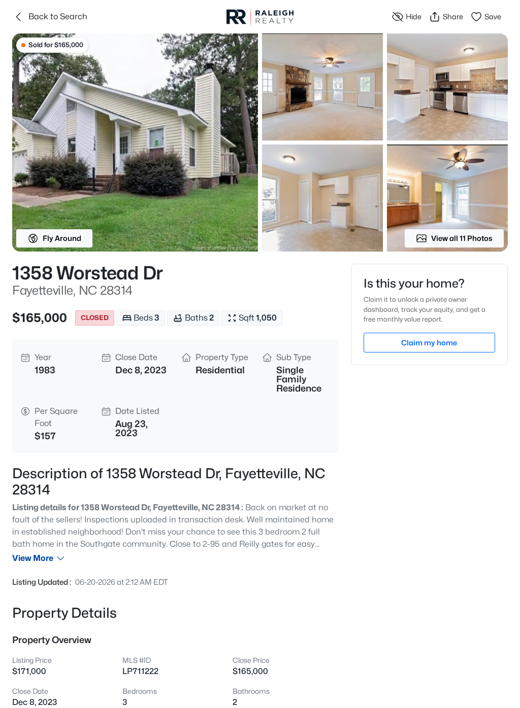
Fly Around (62, 238)
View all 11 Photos (462, 238)
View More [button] (32, 558)
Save (492, 16)
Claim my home (429, 342)
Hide (413, 16)
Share (453, 16)
